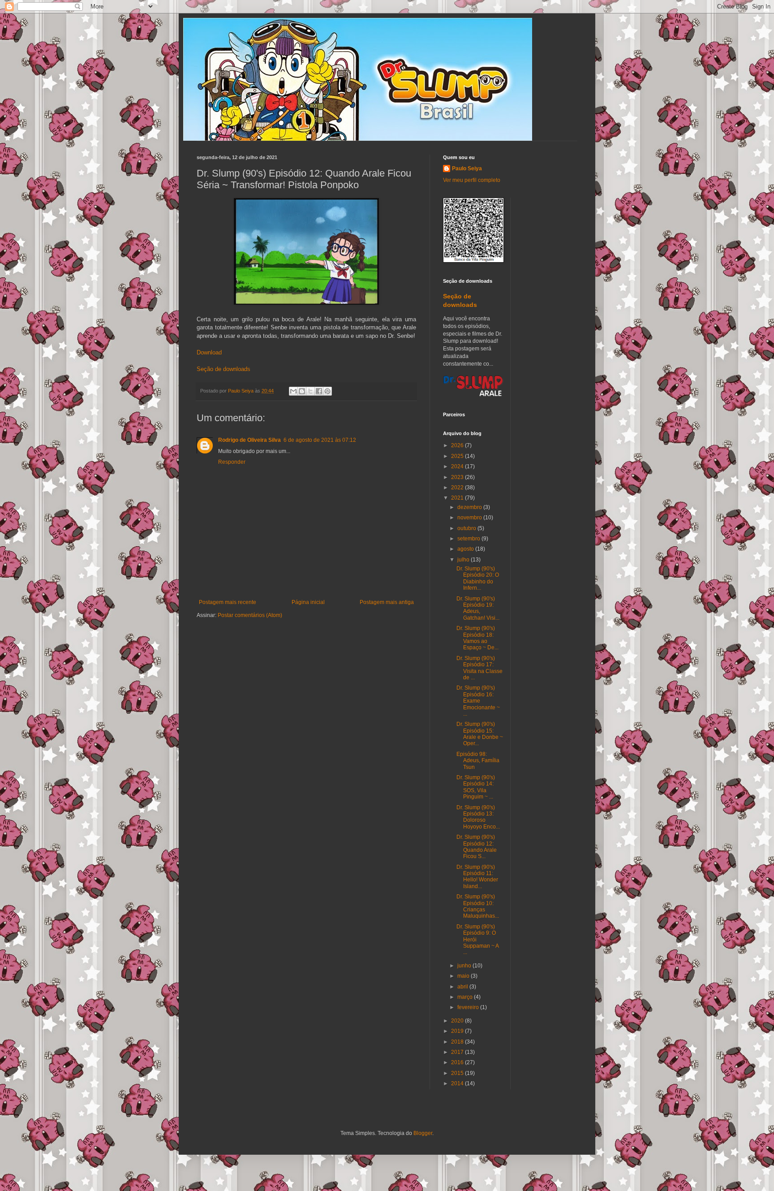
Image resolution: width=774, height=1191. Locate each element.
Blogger (422, 1133)
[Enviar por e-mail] (293, 391)
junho (465, 965)
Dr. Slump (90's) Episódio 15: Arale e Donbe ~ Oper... (479, 734)
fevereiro (468, 1007)
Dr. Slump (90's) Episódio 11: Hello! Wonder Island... (477, 876)
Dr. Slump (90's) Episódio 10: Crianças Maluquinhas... (477, 906)
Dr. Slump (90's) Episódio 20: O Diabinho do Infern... (477, 578)
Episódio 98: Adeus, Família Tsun (477, 760)
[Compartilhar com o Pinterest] (327, 391)
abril (463, 987)
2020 (458, 1021)
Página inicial (308, 602)
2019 (458, 1031)
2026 (458, 445)
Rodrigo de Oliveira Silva (249, 440)
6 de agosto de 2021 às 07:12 (320, 440)
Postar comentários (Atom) (250, 615)
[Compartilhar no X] (310, 391)
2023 (458, 477)
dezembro (470, 507)
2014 (458, 1083)
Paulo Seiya (467, 168)
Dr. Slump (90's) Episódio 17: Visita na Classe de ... (479, 668)
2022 (458, 487)
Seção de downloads (223, 369)
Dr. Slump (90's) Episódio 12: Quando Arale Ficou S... (476, 846)
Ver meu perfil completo (471, 180)
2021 (458, 498)
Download (209, 352)
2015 (458, 1073)
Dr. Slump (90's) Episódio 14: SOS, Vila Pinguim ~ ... (475, 787)
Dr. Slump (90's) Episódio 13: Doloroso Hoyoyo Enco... (478, 817)
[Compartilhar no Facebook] (318, 391)
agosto (466, 549)
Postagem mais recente (227, 602)
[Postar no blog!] (301, 391)
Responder (231, 462)
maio (464, 976)
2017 (458, 1052)
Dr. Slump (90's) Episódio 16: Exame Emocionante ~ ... (478, 701)
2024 (458, 466)
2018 (458, 1042)
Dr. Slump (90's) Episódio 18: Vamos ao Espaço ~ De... (477, 638)
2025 (458, 456)
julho (464, 560)
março (465, 997)
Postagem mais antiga (387, 602)
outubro (467, 528)
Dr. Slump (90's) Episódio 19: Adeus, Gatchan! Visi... (477, 608)
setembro (469, 538)
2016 (458, 1062)
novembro (470, 517)
